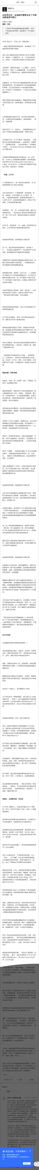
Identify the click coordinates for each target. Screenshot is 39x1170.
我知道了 (26, 1163)
